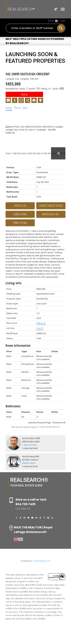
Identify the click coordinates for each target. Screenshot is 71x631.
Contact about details (51, 206)
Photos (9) (20, 206)
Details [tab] (9, 108)
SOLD (63, 21)
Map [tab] (25, 108)
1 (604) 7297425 (29, 445)
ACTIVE (51, 21)
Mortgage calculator (50, 214)
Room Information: (18, 345)
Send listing (20, 214)
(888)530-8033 (29, 463)
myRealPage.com (41, 561)
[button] (17, 518)
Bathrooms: (13, 406)
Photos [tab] (17, 108)
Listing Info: (14, 283)
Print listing (20, 223)
